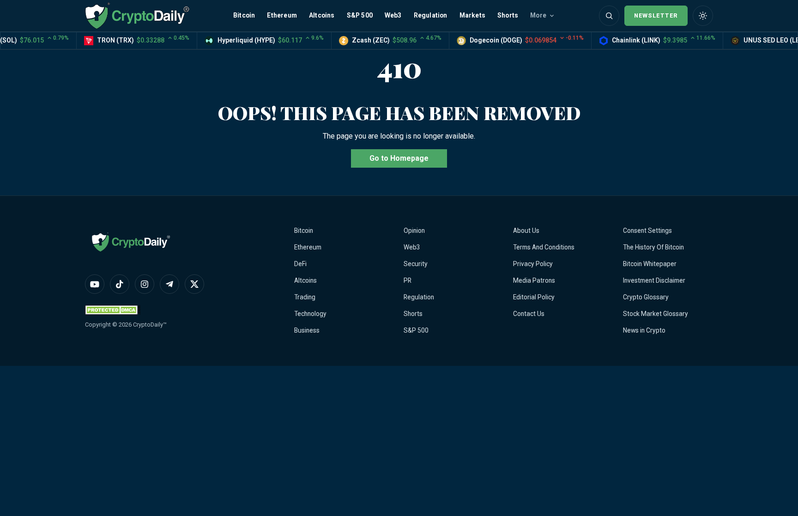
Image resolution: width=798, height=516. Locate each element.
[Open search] (609, 16)
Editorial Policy (534, 297)
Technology (310, 313)
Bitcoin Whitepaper (650, 263)
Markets (472, 15)
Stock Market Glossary (655, 313)
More (538, 15)
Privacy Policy (533, 263)
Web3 (393, 15)
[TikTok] (119, 284)
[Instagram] (144, 284)
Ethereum (282, 15)
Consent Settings (647, 230)
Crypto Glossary (646, 297)
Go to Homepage (399, 158)
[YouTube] (94, 284)
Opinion (414, 230)
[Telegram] (169, 284)
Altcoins (322, 15)
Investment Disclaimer (654, 280)
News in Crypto (644, 330)
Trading (304, 297)
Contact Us (528, 313)
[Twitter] (194, 284)
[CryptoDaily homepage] (137, 15)
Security (416, 263)
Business (307, 330)
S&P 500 (360, 15)
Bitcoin (244, 15)
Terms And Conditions (543, 247)
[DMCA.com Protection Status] (112, 310)
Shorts (507, 15)
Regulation (430, 15)
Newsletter (656, 15)
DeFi (300, 263)
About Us (526, 230)
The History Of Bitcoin (653, 247)
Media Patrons (534, 280)
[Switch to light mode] (703, 16)
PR (407, 280)
